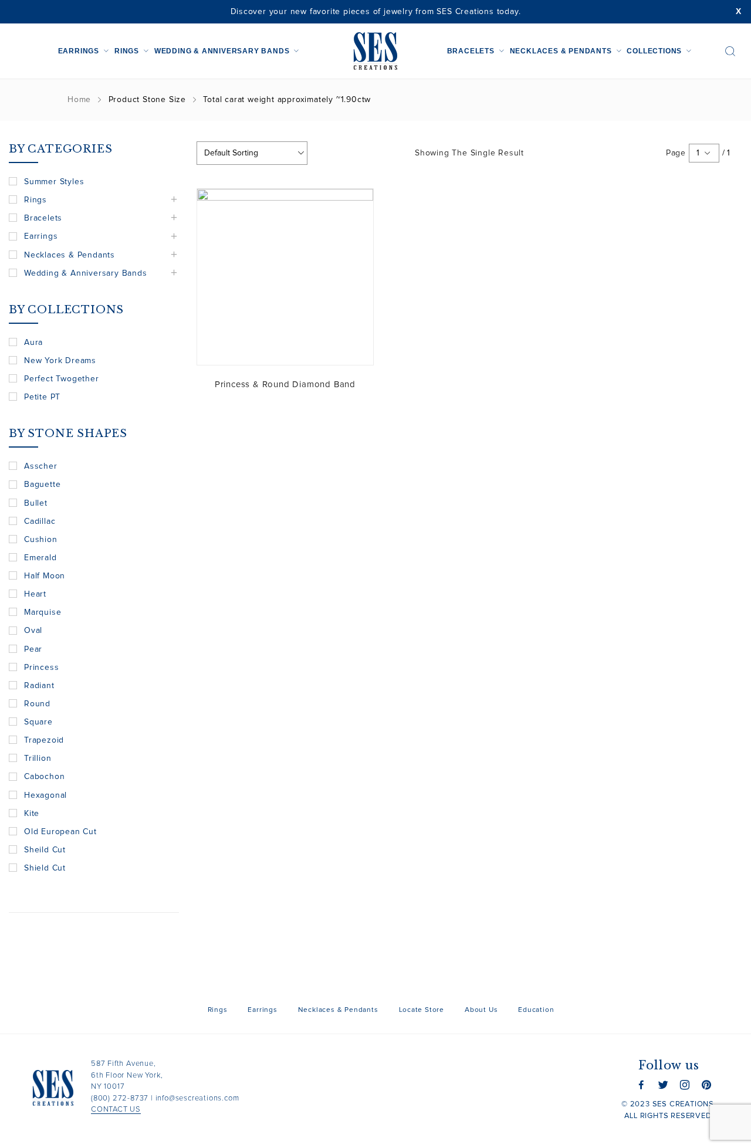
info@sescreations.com (197, 1098)
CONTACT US (116, 1109)
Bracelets (471, 51)
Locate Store (422, 1010)
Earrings (78, 51)
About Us (481, 1010)
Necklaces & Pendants (561, 51)
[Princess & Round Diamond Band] (285, 277)
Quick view (355, 206)
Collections (654, 51)
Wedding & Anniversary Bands (222, 51)
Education (536, 1010)
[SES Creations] (375, 51)
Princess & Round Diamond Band (285, 384)
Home (79, 100)
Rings (126, 51)
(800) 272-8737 (119, 1098)
